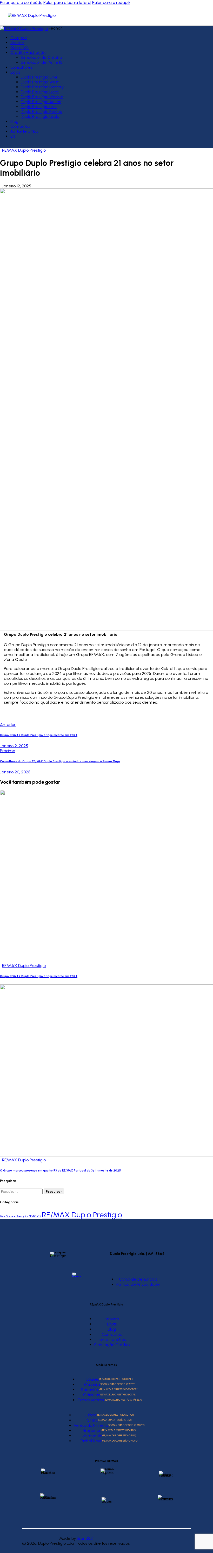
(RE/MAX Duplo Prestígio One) (115, 1379)
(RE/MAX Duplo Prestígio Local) (118, 1394)
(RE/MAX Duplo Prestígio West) (117, 1384)
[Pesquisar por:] (22, 1191)
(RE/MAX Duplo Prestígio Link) (115, 1419)
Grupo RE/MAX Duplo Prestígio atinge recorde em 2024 (38, 976)
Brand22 (85, 1538)
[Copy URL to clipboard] (50, 716)
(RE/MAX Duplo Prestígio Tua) (119, 1435)
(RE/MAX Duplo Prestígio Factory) (118, 1389)
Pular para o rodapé (111, 2)
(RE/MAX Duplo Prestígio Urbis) (119, 1430)
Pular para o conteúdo (21, 2)
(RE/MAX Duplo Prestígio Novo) (120, 1440)
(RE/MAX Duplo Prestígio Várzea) (123, 1399)
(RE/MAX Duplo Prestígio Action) (115, 1414)
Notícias (35, 1216)
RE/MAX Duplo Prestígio (24, 150)
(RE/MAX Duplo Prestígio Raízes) (126, 1425)
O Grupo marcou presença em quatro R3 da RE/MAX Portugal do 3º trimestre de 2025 (60, 1170)
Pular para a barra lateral (67, 2)
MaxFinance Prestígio (14, 1216)
